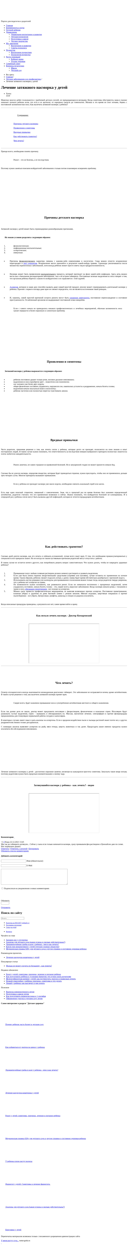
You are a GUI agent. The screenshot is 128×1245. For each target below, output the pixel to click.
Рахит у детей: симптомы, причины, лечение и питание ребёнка (33, 974)
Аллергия (14, 287)
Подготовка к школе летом (17, 994)
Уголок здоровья (18, 61)
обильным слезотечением (36, 589)
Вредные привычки (22, 132)
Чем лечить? (19, 141)
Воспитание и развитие (21, 46)
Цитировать (34, 849)
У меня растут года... (10, 1241)
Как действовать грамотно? (25, 136)
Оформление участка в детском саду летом (24, 998)
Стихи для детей (11, 927)
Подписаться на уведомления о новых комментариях (26, 888)
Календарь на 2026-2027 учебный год (17, 923)
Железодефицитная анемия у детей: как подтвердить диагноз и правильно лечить (41, 979)
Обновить (5, 901)
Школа (14, 68)
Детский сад (16, 70)
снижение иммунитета (79, 298)
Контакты (9, 932)
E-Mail (29, 865)
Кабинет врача (17, 59)
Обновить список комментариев (15, 851)
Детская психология (19, 37)
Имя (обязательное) (35, 861)
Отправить (5, 907)
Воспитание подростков (21, 52)
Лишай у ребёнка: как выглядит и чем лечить (25, 983)
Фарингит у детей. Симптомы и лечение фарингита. (27, 1184)
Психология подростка (20, 55)
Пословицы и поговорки (13, 925)
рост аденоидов (30, 263)
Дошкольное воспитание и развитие (26, 34)
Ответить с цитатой (18, 849)
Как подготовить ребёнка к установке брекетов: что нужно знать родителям (38, 977)
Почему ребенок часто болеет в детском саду (24, 1024)
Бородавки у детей (13, 1230)
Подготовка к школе (19, 39)
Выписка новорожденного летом (20, 992)
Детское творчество (19, 41)
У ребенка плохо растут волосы (18, 1161)
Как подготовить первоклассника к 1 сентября (26, 996)
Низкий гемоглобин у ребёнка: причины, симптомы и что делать (34, 981)
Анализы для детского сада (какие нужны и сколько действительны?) (35, 942)
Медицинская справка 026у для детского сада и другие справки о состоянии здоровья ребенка (46, 949)
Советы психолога (19, 48)
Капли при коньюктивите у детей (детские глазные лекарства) (32, 947)
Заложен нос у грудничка (17, 940)
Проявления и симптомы (24, 128)
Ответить (5, 849)
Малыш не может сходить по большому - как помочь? (29, 966)
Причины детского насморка (26, 124)
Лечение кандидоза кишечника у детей (22, 957)
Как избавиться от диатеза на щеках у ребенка (25, 1047)
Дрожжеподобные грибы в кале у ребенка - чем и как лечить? (32, 944)
